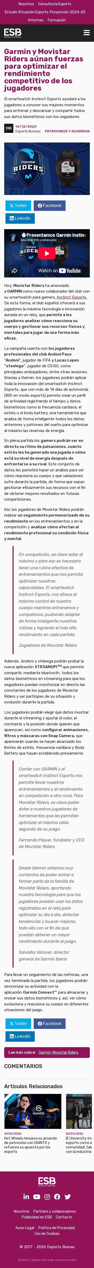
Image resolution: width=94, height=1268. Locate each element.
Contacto (64, 1217)
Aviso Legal (24, 1228)
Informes (36, 20)
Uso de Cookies (47, 1233)
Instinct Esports (71, 297)
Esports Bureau (27, 131)
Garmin (45, 1052)
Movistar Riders (65, 1052)
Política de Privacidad (56, 1228)
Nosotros (26, 4)
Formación (57, 20)
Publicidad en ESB (37, 1217)
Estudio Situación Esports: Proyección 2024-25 (45, 12)
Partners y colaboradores (54, 1211)
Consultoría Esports (54, 4)
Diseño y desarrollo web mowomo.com (47, 1260)
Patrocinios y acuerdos (67, 131)
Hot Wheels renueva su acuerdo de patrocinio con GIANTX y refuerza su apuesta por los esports (30, 1145)
